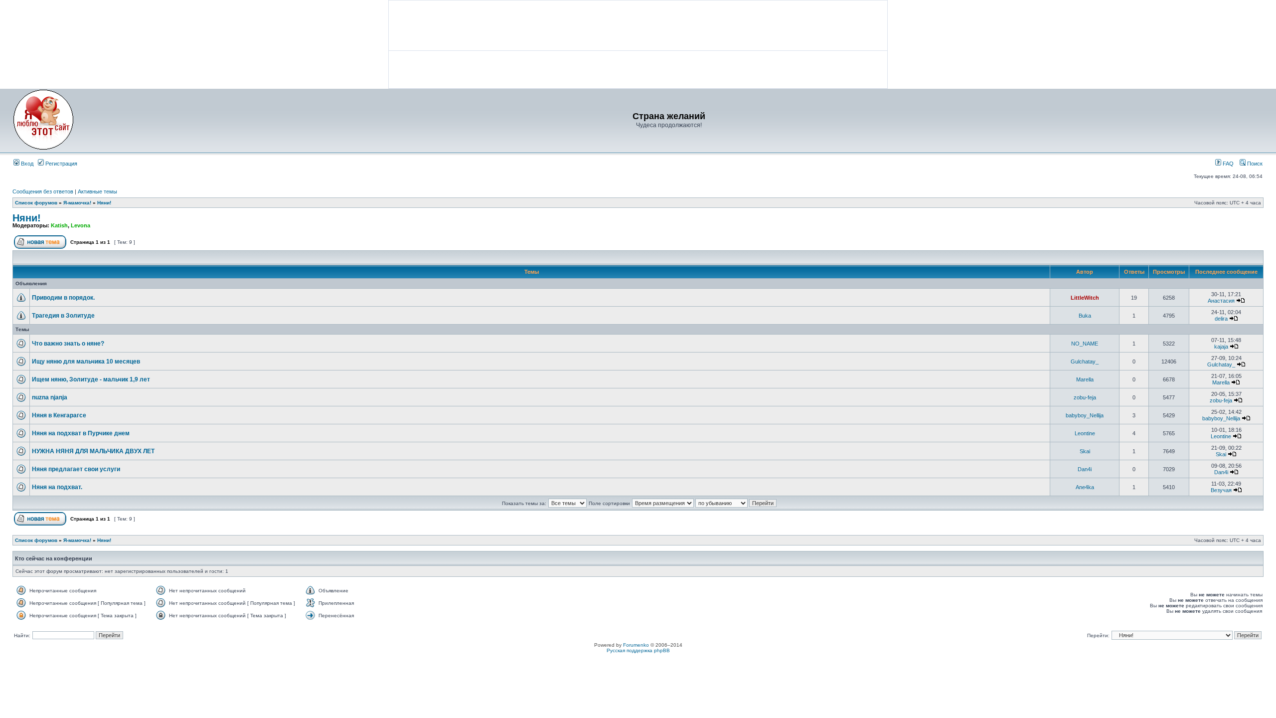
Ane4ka (1085, 487)
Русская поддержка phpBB (638, 650)
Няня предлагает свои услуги (76, 469)
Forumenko (636, 645)
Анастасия (1221, 301)
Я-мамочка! (77, 202)
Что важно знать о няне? (68, 343)
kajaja (1221, 347)
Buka (1085, 316)
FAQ (1227, 164)
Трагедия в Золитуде (63, 315)
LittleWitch (1085, 298)
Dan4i (1085, 469)
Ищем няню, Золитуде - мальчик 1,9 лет (91, 379)
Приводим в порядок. (63, 297)
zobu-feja (1085, 397)
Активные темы (97, 191)
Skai (1085, 451)
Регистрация (60, 164)
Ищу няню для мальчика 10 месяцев (86, 361)
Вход (26, 164)
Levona (80, 225)
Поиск (1254, 164)
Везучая (1221, 490)
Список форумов (36, 202)
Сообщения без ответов (42, 191)
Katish (59, 225)
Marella (1085, 379)
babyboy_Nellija (1085, 415)
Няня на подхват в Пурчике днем (81, 433)
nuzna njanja (49, 397)
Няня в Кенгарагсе (59, 415)
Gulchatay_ (1085, 361)
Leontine (1085, 433)
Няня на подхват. (57, 487)
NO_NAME (1084, 344)
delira (1221, 319)
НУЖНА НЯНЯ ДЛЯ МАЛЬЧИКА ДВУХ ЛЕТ (93, 451)
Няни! (104, 202)
